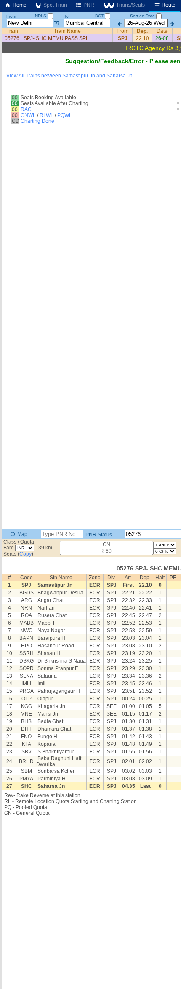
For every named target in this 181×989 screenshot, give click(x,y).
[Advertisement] (90, 102)
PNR (88, 5)
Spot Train (54, 5)
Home (19, 5)
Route (168, 5)
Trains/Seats (130, 5)
